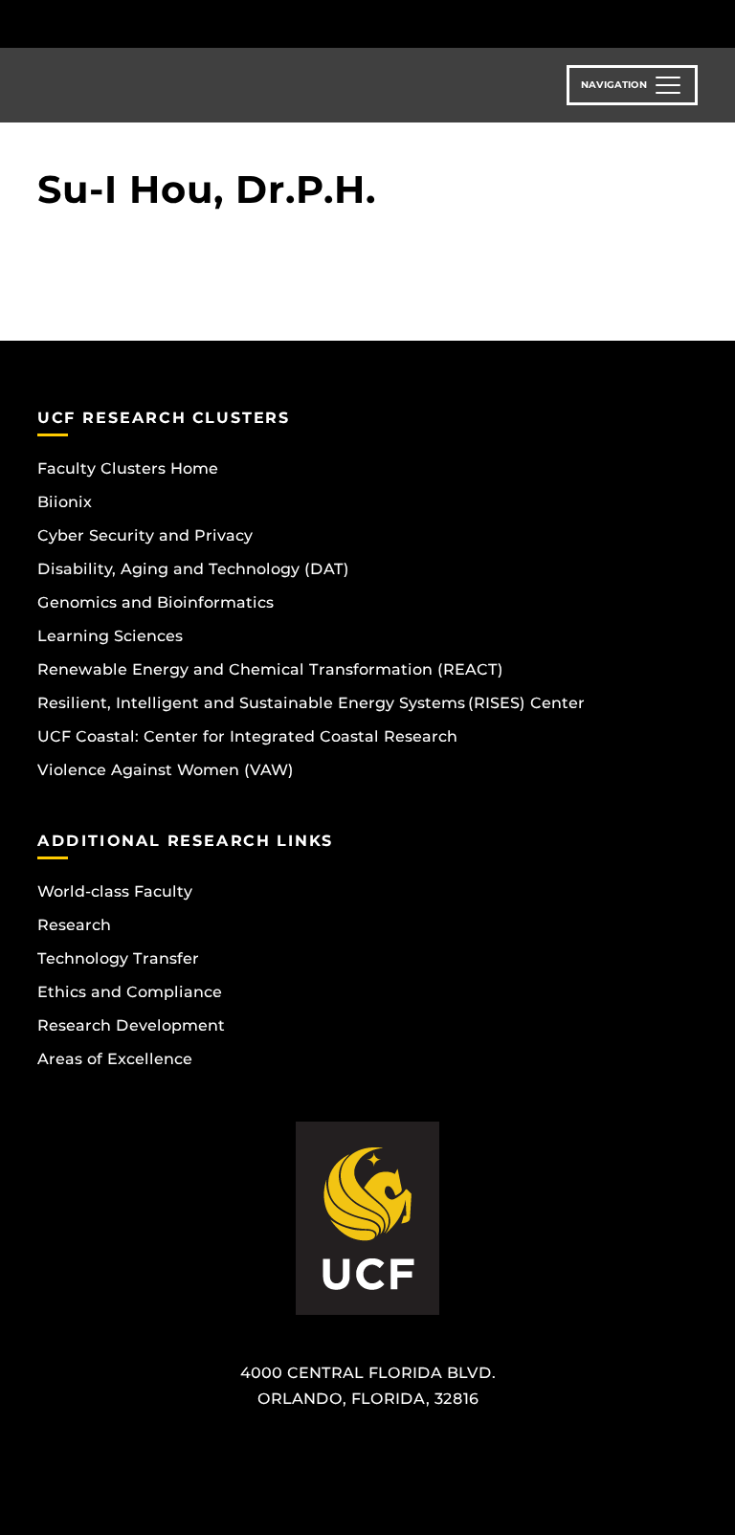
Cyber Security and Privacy (145, 535)
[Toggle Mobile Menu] (693, 22)
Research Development (131, 1025)
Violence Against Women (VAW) (165, 770)
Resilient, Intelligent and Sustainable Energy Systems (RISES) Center (311, 703)
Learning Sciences (110, 636)
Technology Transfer (118, 958)
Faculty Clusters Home (127, 468)
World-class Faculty (114, 891)
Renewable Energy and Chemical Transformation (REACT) (270, 669)
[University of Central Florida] (164, 23)
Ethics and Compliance (129, 992)
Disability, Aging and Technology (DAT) (193, 569)
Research (74, 925)
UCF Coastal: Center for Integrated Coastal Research (247, 736)
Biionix (64, 502)
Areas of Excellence (114, 1059)
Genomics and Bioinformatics (155, 602)
